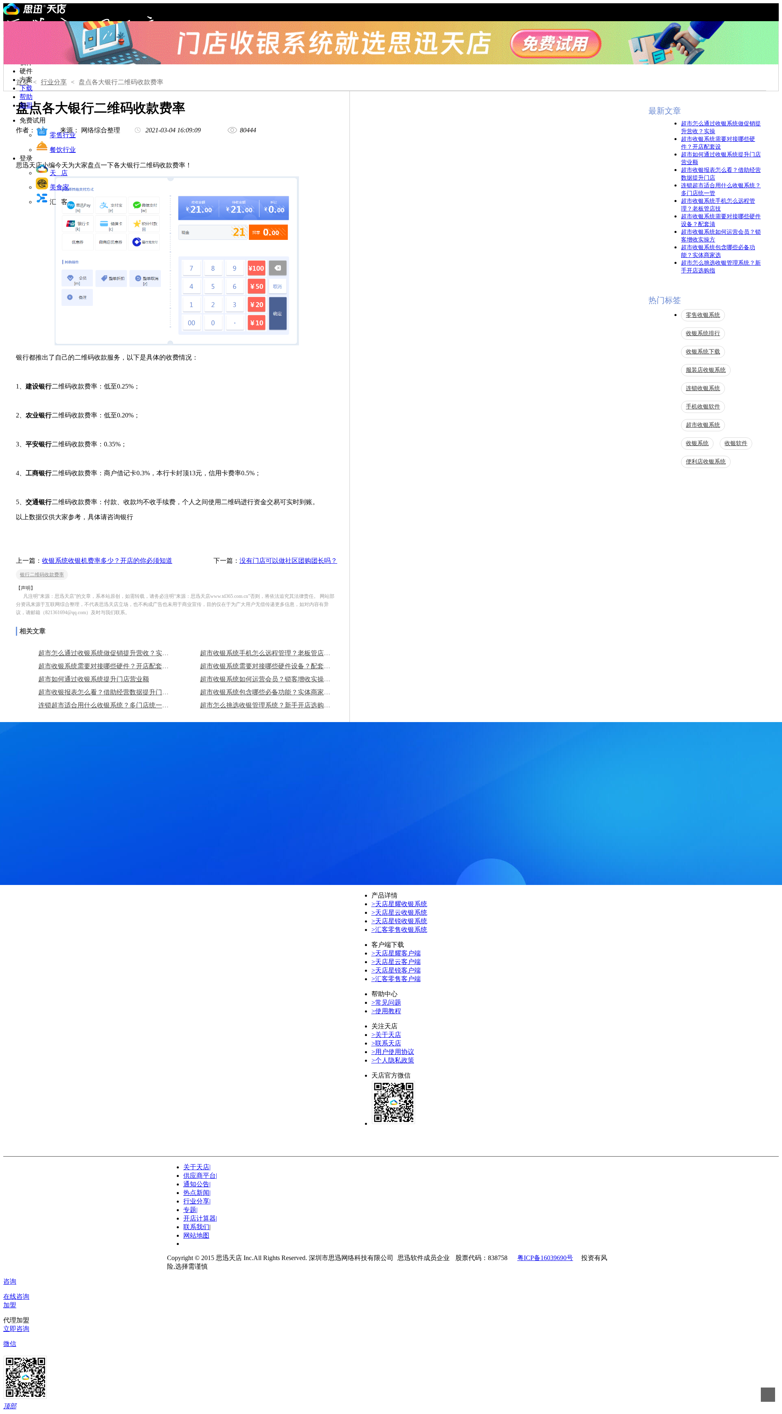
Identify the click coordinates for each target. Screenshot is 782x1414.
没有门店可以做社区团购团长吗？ (288, 560)
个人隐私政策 (392, 1060)
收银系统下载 (703, 352)
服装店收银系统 (706, 370)
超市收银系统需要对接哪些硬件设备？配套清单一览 (275, 666)
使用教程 (386, 1011)
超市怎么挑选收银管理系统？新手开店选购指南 (268, 705)
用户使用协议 (392, 1051)
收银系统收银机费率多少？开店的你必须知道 (107, 560)
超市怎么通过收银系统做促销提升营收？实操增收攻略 (116, 653)
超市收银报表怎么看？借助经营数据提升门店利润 (110, 692)
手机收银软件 (703, 407)
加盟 (26, 105)
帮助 (26, 96)
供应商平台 (200, 1175)
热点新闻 (197, 1192)
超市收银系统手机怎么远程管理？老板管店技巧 (268, 653)
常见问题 (386, 1002)
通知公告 (197, 1184)
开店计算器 (200, 1218)
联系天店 (386, 1043)
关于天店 (386, 1034)
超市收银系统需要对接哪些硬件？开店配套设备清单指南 (119, 666)
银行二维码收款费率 (42, 574)
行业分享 (54, 82)
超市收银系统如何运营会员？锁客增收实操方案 (268, 679)
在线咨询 (16, 1296)
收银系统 (697, 443)
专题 (190, 1209)
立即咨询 (16, 1328)
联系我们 (196, 1226)
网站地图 (196, 1235)
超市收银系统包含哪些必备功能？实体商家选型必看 (275, 692)
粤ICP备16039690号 (545, 1257)
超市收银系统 (703, 425)
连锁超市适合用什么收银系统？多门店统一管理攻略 (113, 705)
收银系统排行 (703, 333)
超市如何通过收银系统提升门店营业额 (93, 679)
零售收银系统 (703, 315)
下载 (26, 88)
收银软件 (736, 443)
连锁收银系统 (703, 388)
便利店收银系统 (706, 462)
